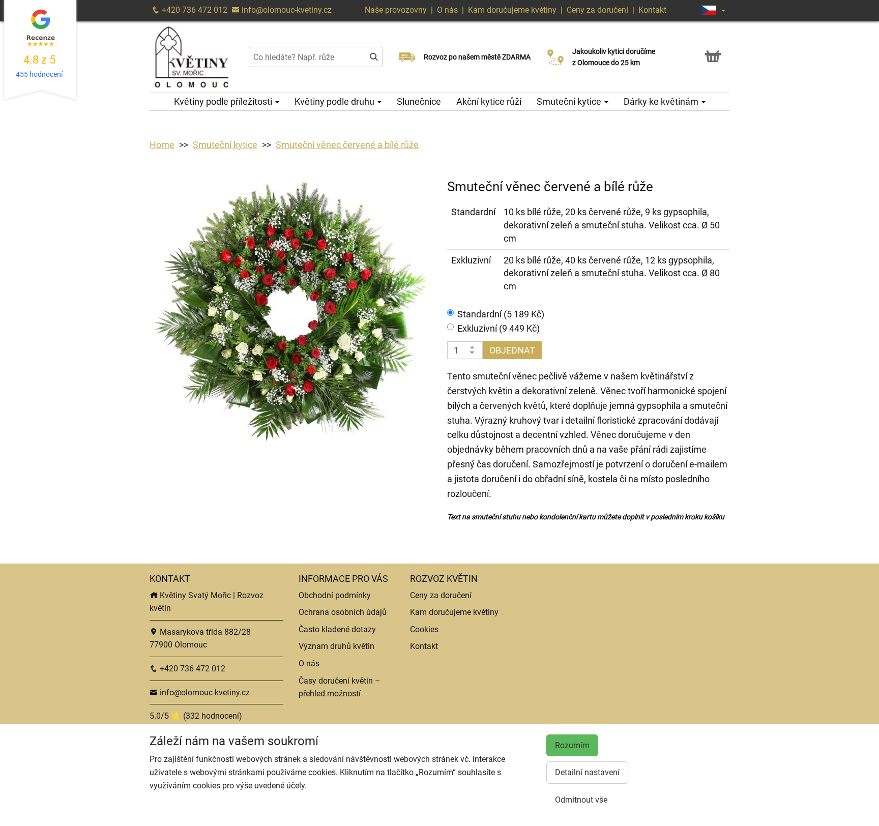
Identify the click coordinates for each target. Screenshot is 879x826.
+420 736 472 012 (193, 10)
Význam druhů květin (336, 646)
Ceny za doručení (597, 10)
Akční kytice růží (488, 101)
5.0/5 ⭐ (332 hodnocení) (196, 716)
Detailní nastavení (587, 772)
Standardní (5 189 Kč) (500, 314)
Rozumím (572, 745)
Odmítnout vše (581, 800)
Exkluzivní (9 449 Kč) (498, 328)
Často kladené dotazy (337, 629)
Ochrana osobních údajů (343, 612)
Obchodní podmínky (335, 595)
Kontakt (652, 10)
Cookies (424, 629)
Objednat (512, 350)
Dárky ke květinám (662, 101)
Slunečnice (419, 101)
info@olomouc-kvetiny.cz (286, 10)
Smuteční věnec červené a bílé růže (347, 144)
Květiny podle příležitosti (224, 101)
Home (162, 144)
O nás (448, 10)
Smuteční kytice (570, 101)
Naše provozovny (397, 10)
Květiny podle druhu (335, 101)
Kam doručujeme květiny (512, 10)
